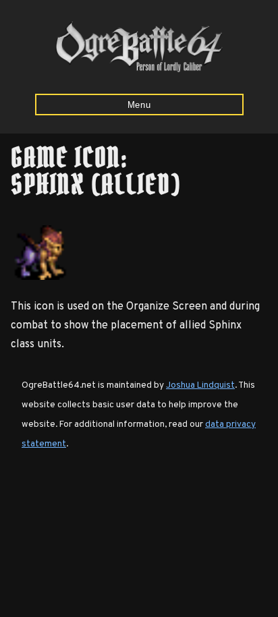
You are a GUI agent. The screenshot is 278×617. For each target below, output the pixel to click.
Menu (139, 105)
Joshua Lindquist (200, 385)
